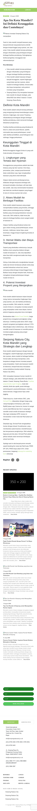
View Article (14, 514)
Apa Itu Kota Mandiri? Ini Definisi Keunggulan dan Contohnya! (18, 24)
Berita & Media (24, 783)
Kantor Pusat (11, 722)
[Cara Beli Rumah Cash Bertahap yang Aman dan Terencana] (18, 567)
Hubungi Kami (9, 10)
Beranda (6, 774)
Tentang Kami (8, 777)
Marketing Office (26, 722)
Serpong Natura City (11, 792)
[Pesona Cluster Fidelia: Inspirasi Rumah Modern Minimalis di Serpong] (18, 634)
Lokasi (28, 10)
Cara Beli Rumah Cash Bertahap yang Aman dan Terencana (18, 574)
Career (21, 777)
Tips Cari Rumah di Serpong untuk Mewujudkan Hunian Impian (18, 606)
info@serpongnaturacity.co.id (14, 738)
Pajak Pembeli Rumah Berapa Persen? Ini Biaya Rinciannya (17, 542)
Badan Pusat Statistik (21, 316)
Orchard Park (7, 401)
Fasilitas (22, 780)
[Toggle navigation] (34, 4)
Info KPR (6, 783)
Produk (6, 780)
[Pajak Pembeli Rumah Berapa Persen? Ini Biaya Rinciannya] (18, 528)
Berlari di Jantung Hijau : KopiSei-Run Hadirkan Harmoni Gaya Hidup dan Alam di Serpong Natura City (18, 497)
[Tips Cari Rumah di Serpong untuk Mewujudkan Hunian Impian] (18, 599)
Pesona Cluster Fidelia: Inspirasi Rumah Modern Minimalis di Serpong (18, 641)
